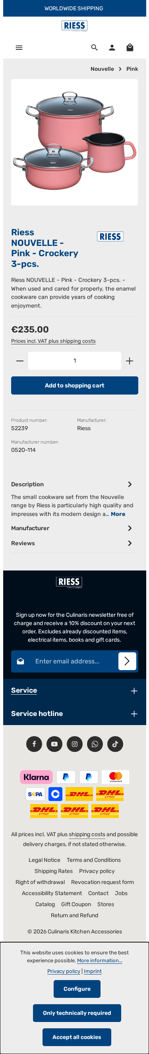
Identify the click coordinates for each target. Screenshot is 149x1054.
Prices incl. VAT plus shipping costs (53, 341)
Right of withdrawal (40, 882)
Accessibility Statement (52, 893)
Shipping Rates (54, 871)
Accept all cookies (76, 1037)
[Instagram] (75, 744)
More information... (99, 960)
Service (24, 690)
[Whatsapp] (95, 744)
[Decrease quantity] (19, 360)
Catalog (45, 904)
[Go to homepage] (74, 26)
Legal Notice (44, 860)
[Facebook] (34, 744)
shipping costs (87, 834)
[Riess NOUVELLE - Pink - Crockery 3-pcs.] (74, 142)
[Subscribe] (127, 661)
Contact (98, 893)
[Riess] (110, 236)
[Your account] (112, 47)
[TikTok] (115, 744)
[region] (74, 149)
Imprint (93, 971)
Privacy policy (97, 871)
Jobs (121, 893)
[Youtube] (54, 744)
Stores (105, 904)
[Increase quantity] (129, 360)
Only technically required (77, 1013)
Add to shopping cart (74, 385)
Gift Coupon (76, 904)
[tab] (72, 499)
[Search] (95, 47)
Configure (77, 989)
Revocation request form (102, 882)
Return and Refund (74, 915)
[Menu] (19, 47)
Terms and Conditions (94, 860)
